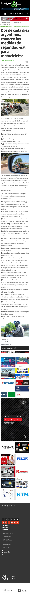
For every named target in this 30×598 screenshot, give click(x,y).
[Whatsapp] (22, 14)
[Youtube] (11, 14)
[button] (5, 14)
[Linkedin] (20, 14)
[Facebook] (15, 14)
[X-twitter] (18, 14)
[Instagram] (13, 14)
